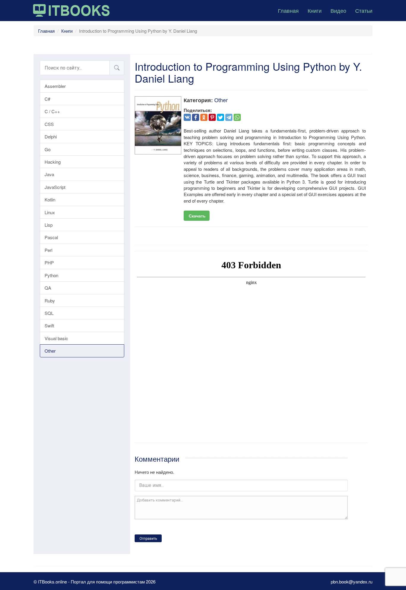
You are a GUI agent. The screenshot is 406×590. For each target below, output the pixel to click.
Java (49, 174)
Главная (288, 10)
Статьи (363, 10)
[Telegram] (228, 117)
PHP (49, 262)
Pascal (51, 237)
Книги (315, 10)
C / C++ (52, 111)
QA (48, 288)
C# (47, 99)
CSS (49, 124)
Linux (50, 212)
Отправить (148, 539)
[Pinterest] (212, 117)
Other (50, 351)
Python (51, 275)
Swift (49, 325)
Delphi (51, 136)
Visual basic (56, 338)
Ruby (50, 300)
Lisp (49, 225)
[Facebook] (195, 117)
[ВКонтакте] (187, 117)
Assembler (55, 86)
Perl (48, 250)
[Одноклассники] (203, 117)
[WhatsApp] (237, 117)
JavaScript (55, 187)
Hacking (53, 162)
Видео (338, 10)
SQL (49, 313)
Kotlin (50, 199)
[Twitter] (220, 117)
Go (48, 149)
